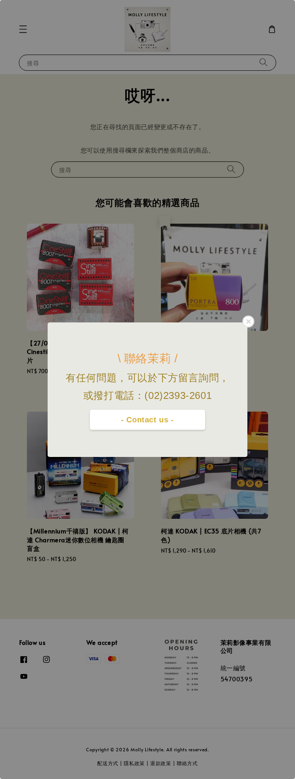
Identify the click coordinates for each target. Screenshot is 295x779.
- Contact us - (147, 419)
